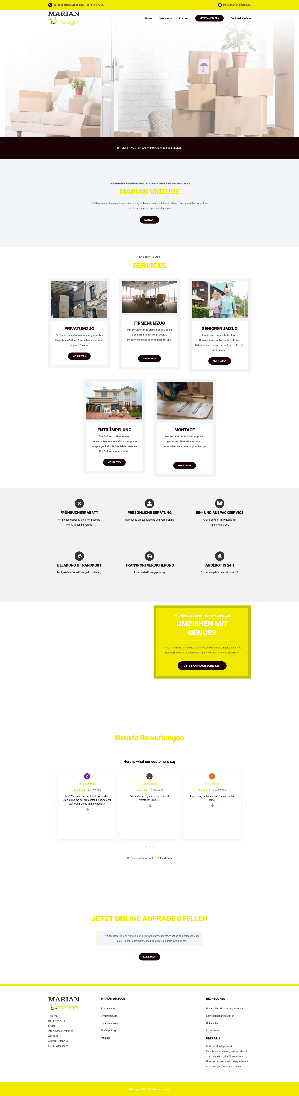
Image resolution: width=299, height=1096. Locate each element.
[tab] (146, 847)
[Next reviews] (246, 805)
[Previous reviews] (53, 805)
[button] (228, 1008)
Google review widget (140, 858)
